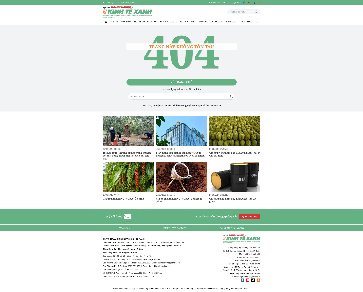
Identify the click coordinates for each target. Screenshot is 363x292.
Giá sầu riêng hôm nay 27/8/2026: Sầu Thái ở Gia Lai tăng (234, 154)
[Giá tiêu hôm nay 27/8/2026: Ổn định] (128, 177)
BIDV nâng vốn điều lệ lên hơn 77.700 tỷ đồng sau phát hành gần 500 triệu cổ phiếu (180, 154)
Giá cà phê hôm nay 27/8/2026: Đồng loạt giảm (179, 200)
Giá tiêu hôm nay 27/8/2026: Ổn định (123, 198)
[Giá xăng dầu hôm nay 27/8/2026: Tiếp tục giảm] (234, 177)
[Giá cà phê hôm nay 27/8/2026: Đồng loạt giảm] (181, 177)
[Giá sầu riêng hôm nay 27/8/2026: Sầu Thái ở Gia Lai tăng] (234, 131)
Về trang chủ (181, 82)
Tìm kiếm (256, 12)
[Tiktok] (254, 2)
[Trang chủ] (106, 22)
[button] (236, 2)
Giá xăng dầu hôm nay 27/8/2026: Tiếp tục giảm (232, 200)
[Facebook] (243, 2)
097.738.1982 (250, 216)
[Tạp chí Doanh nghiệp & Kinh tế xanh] (127, 12)
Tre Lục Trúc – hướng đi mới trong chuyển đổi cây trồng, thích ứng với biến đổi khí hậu (127, 155)
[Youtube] (249, 2)
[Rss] (260, 2)
